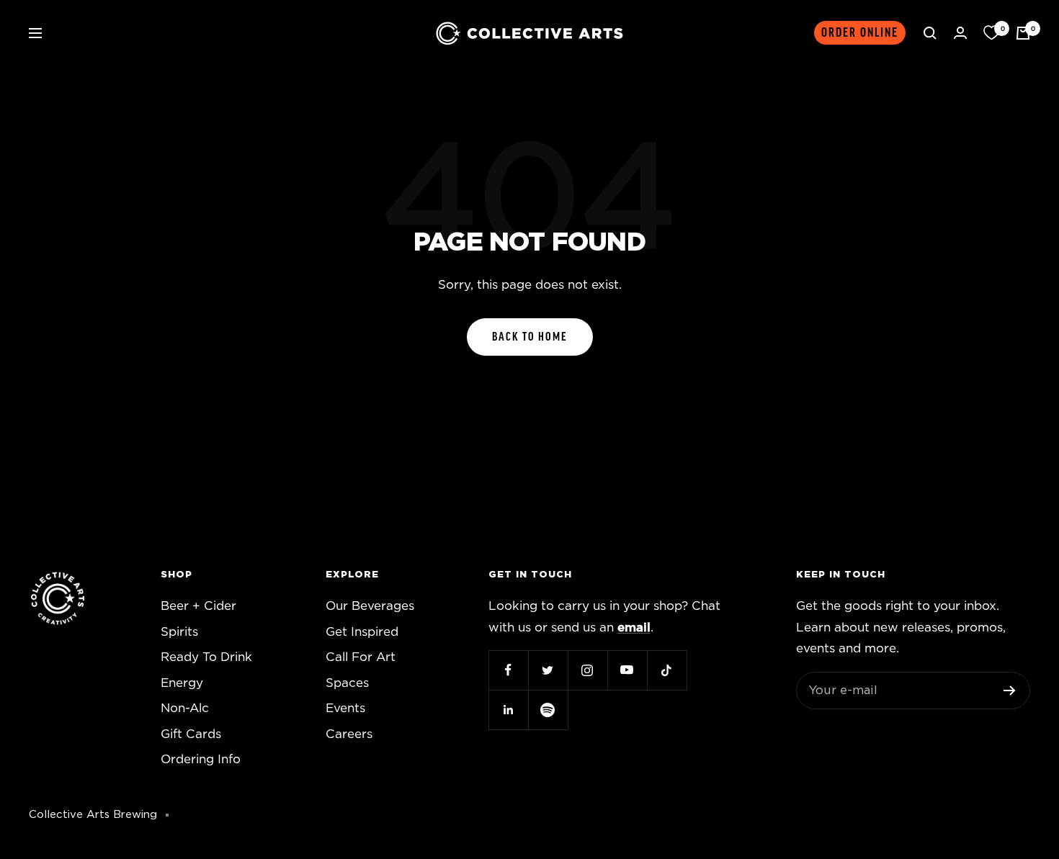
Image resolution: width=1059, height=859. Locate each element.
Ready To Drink (206, 657)
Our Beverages (370, 606)
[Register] (1010, 690)
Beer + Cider (198, 606)
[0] (991, 33)
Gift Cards (191, 734)
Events (345, 708)
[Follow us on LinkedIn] (508, 709)
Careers (349, 734)
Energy (182, 683)
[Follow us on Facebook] (508, 670)
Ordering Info (201, 759)
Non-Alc (185, 708)
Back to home (530, 337)
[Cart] (1023, 33)
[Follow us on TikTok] (667, 670)
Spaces (347, 683)
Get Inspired (362, 632)
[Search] (930, 33)
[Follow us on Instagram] (587, 670)
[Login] (960, 33)
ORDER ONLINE (859, 33)
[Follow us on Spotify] (548, 709)
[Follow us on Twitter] (548, 670)
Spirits (179, 632)
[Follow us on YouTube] (627, 670)
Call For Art (361, 657)
